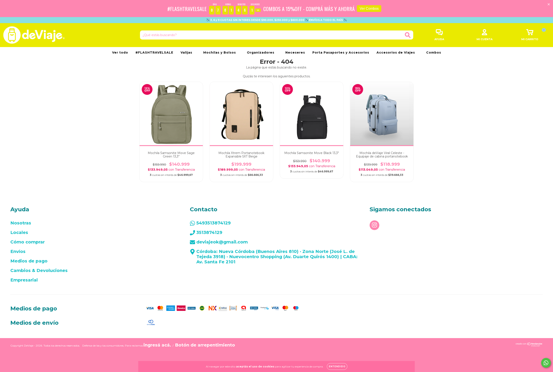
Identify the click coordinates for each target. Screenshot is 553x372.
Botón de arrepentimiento (205, 345)
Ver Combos (369, 8)
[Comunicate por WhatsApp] (546, 363)
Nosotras (20, 223)
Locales (19, 232)
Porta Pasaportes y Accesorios (340, 52)
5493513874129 (213, 223)
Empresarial (24, 280)
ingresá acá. (157, 345)
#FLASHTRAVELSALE (154, 52)
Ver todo (120, 52)
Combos (433, 52)
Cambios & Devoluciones (39, 270)
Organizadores (261, 52)
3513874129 (209, 232)
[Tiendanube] (529, 345)
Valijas (187, 52)
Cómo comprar (27, 242)
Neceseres (295, 52)
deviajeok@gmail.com (222, 242)
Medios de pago (29, 261)
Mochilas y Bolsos (220, 52)
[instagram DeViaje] (374, 225)
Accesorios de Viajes (396, 52)
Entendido (337, 366)
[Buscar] (408, 35)
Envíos (17, 251)
